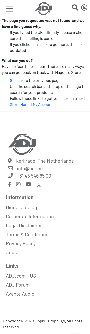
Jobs (11, 252)
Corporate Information (30, 216)
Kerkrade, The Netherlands (45, 161)
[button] (75, 8)
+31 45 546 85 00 (34, 176)
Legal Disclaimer (24, 225)
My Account (43, 104)
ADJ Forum (18, 285)
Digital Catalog (21, 207)
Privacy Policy (21, 243)
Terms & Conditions (27, 234)
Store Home (20, 104)
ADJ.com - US (21, 276)
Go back (17, 80)
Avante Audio (20, 294)
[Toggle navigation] (10, 8)
